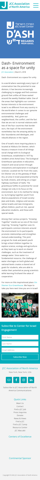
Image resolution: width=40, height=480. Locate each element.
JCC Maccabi (20, 430)
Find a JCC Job (20, 409)
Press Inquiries (20, 412)
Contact (20, 406)
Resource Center (20, 427)
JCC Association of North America (18, 5)
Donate (20, 415)
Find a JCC (20, 421)
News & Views (20, 418)
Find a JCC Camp (20, 424)
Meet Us (20, 403)
